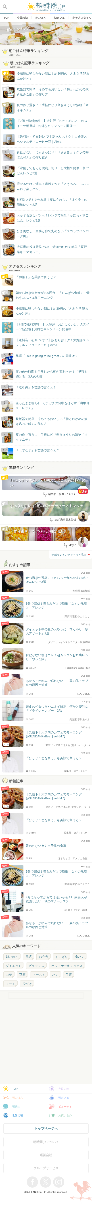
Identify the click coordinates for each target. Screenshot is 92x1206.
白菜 (9, 974)
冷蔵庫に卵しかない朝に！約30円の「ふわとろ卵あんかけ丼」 (53, 76)
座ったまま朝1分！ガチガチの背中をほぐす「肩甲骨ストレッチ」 (52, 405)
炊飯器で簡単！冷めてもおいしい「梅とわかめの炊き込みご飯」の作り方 (48, 92)
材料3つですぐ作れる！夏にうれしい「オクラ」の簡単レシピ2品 (47, 202)
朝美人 (16, 1106)
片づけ (27, 984)
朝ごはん (12, 956)
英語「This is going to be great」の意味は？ (47, 356)
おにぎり (61, 956)
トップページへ (46, 1128)
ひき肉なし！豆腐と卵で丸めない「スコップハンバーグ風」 (53, 233)
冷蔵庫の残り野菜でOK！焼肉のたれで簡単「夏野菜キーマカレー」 (52, 249)
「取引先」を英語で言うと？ (36, 387)
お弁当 (43, 956)
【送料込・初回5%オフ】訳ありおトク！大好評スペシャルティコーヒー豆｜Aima (52, 139)
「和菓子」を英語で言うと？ (36, 277)
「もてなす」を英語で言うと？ (37, 450)
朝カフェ (63, 1097)
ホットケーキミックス (67, 966)
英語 (28, 956)
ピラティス (36, 966)
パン (55, 974)
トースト (39, 974)
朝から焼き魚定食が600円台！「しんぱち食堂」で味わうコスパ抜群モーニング (53, 295)
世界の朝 (17, 1115)
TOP (15, 1088)
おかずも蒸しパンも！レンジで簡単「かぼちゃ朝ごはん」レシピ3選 (53, 218)
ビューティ (65, 1106)
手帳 (69, 974)
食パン (79, 956)
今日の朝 (63, 1088)
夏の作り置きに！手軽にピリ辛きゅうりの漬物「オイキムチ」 (53, 107)
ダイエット (13, 966)
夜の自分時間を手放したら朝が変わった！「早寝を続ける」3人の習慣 (52, 374)
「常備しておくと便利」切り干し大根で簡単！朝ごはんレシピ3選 (53, 170)
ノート (10, 984)
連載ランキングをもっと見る (69, 554)
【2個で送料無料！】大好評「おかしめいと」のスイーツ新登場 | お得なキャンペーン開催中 (52, 123)
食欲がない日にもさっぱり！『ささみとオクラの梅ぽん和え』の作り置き (53, 155)
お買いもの (65, 1115)
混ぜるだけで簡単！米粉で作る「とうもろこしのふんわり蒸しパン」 (53, 186)
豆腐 (22, 974)
